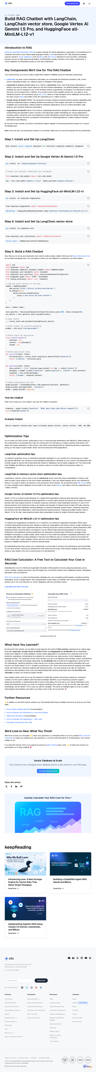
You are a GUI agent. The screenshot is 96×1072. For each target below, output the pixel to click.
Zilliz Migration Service (12, 1010)
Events (74, 1014)
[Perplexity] (27, 987)
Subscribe (41, 980)
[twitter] (6, 787)
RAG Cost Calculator (12, 577)
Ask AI (88, 1067)
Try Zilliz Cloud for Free (48, 771)
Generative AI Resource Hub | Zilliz (19, 722)
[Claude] (36, 987)
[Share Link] (21, 787)
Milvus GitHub (52, 745)
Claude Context (10, 1022)
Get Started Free (72, 3)
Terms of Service (11, 1058)
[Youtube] (69, 958)
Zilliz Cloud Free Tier (12, 1007)
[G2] (90, 958)
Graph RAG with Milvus (15, 716)
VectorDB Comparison (58, 1010)
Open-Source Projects (35, 1003)
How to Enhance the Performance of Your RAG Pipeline (27, 712)
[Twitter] (77, 958)
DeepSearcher (10, 1018)
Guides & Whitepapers (57, 1014)
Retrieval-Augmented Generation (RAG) (19, 52)
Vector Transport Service (13, 1037)
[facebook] (11, 787)
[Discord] (86, 958)
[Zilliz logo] (8, 3)
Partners (75, 1010)
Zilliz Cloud (52, 57)
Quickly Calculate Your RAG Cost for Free (47, 797)
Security (34, 1058)
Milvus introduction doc (81, 256)
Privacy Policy (24, 1058)
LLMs (52, 54)
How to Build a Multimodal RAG (18, 709)
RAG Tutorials (32, 1014)
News (74, 1007)
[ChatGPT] (22, 987)
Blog (51, 999)
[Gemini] (41, 987)
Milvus (41, 57)
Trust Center (54, 1041)
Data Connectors (56, 1024)
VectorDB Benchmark (34, 1007)
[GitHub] (82, 958)
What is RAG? (54, 1031)
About (74, 999)
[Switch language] (84, 3)
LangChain (11, 79)
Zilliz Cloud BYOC (11, 1003)
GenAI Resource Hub (57, 1007)
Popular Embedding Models (57, 1019)
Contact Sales (77, 1018)
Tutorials (11, 15)
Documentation (32, 999)
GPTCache (8, 1025)
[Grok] (31, 987)
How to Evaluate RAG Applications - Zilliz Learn (24, 719)
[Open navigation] (89, 3)
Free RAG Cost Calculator (36, 1010)
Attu (6, 1029)
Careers (75, 1003)
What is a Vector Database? (55, 1036)
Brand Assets (77, 1022)
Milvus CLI (8, 1033)
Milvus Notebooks (33, 1018)
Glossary (53, 1028)
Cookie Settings (44, 1058)
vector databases (25, 57)
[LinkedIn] (73, 958)
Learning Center (55, 1003)
